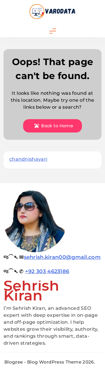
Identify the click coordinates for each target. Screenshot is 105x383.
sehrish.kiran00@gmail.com (62, 257)
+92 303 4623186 (47, 271)
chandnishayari (28, 159)
